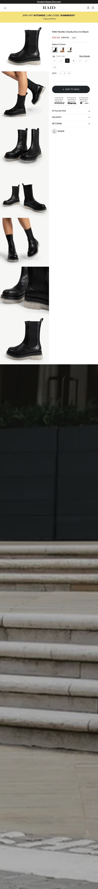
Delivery (57, 117)
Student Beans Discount (49, 2)
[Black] (55, 50)
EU (63, 56)
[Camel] (62, 50)
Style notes (59, 111)
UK (54, 56)
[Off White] (69, 50)
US (59, 56)
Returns (57, 124)
